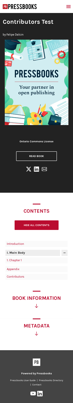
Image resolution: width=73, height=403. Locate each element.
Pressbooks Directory (51, 380)
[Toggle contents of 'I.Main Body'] (64, 253)
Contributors (15, 276)
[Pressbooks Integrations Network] (20, 6)
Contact (36, 384)
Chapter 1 (14, 260)
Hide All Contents (36, 225)
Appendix (13, 269)
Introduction (15, 244)
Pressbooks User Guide (22, 380)
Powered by (36, 373)
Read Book (36, 156)
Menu (68, 6)
